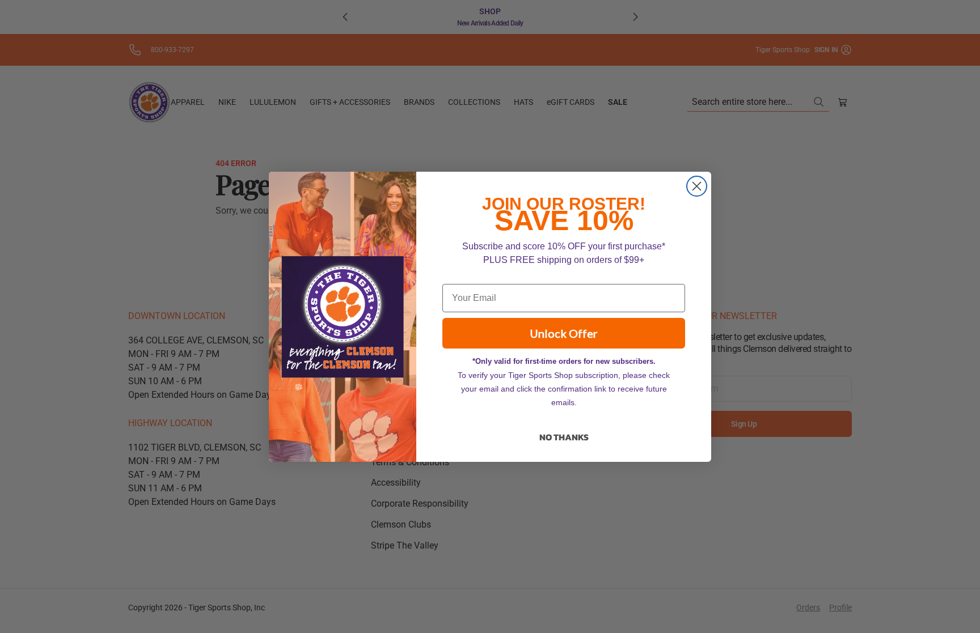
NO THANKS (564, 437)
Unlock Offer (564, 333)
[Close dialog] (697, 186)
